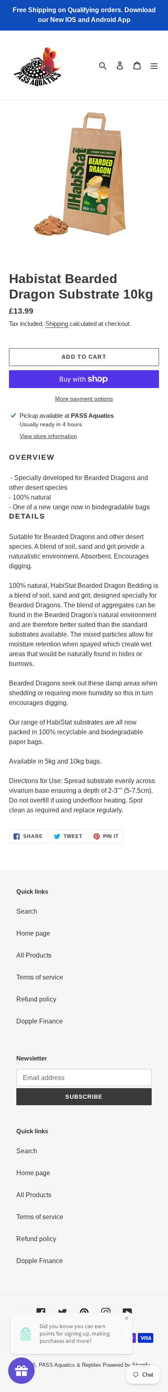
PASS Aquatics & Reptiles (71, 1365)
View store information (48, 436)
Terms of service (39, 977)
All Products (33, 955)
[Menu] (154, 65)
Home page (33, 933)
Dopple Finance (39, 1021)
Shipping (56, 323)
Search (26, 911)
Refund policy (36, 999)
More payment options (84, 398)
